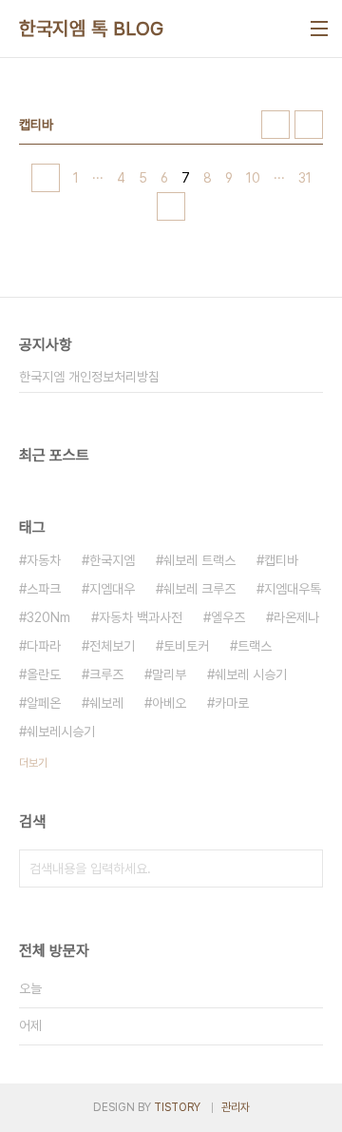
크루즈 (106, 674)
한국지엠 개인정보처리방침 (89, 376)
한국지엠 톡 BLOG (91, 28)
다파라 (44, 646)
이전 (45, 178)
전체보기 (112, 646)
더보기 (33, 763)
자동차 (44, 560)
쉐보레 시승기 (251, 674)
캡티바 (281, 560)
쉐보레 (106, 703)
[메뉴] (319, 28)
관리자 (235, 1107)
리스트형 (308, 124)
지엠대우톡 (292, 588)
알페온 (44, 703)
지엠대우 (112, 588)
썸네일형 (275, 124)
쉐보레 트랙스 (199, 560)
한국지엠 (112, 560)
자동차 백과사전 (140, 617)
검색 (304, 868)
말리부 (169, 674)
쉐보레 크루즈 (199, 588)
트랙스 (255, 646)
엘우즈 (228, 617)
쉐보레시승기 (61, 731)
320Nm (48, 617)
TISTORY (177, 1107)
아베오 (169, 703)
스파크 (44, 588)
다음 (171, 206)
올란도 (44, 674)
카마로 (232, 703)
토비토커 (186, 646)
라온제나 (296, 617)
